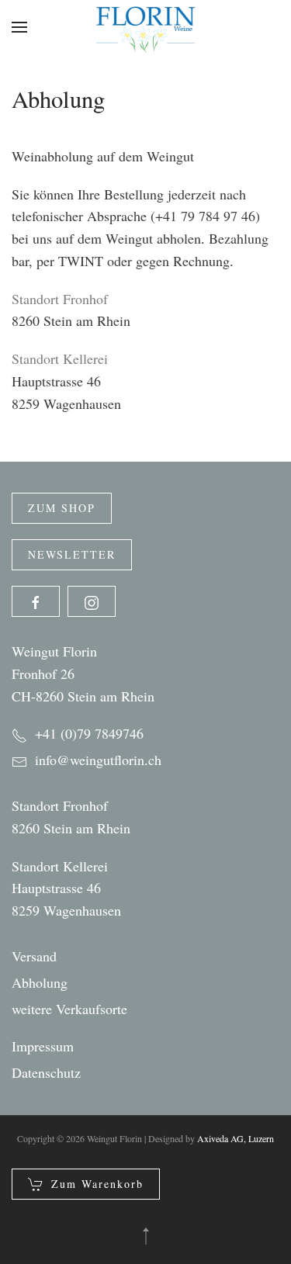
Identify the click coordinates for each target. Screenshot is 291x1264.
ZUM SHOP (61, 507)
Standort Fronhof (60, 805)
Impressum (43, 1046)
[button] (19, 27)
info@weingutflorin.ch (98, 759)
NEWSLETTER (72, 554)
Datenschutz (46, 1072)
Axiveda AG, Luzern (235, 1138)
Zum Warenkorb (97, 1183)
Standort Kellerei (60, 866)
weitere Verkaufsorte (69, 1008)
